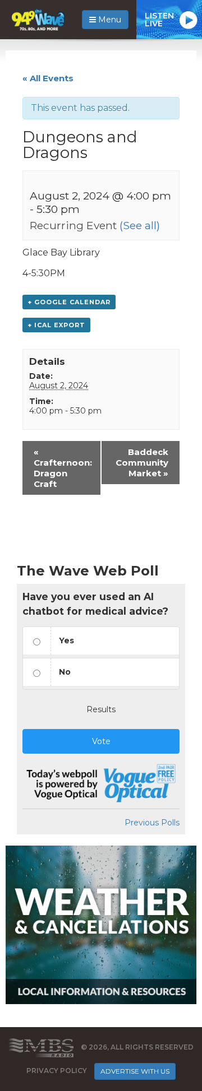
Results (101, 709)
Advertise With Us (134, 1071)
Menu (108, 20)
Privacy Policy (56, 1070)
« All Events (48, 78)
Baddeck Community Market (142, 463)
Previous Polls (152, 823)
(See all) (140, 225)
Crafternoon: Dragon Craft (63, 468)
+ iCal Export (56, 325)
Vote (101, 741)
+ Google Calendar (69, 302)
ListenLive (159, 20)
